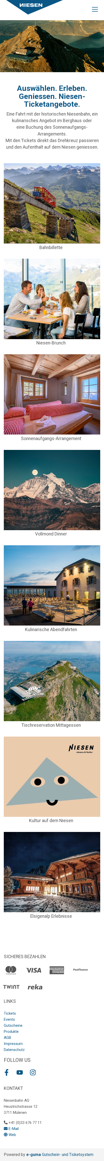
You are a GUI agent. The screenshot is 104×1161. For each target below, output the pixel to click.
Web (12, 1134)
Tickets (10, 1013)
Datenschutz (14, 1049)
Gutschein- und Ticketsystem (59, 1154)
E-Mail (13, 1128)
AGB (7, 1037)
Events (9, 1019)
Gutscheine (13, 1025)
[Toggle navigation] (95, 9)
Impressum (13, 1043)
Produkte (11, 1031)
